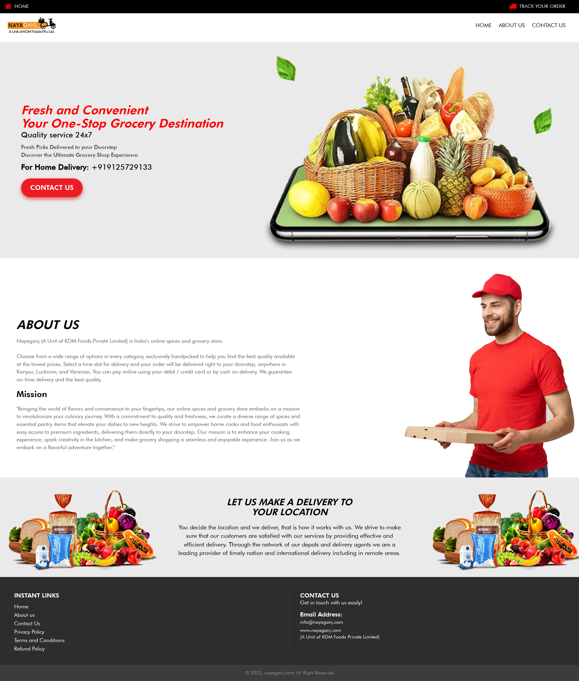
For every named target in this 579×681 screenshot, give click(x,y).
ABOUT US (512, 25)
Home (21, 606)
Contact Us (27, 623)
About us (24, 615)
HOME (21, 6)
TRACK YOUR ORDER (541, 6)
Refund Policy (29, 648)
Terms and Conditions (39, 640)
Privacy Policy (29, 632)
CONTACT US (548, 25)
